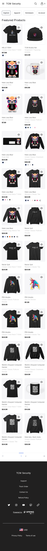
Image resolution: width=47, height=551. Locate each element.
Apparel (17, 13)
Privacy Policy (17, 535)
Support (24, 481)
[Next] (43, 455)
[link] (12, 34)
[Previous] (3, 455)
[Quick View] (18, 27)
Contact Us (23, 492)
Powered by (17, 512)
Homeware (29, 13)
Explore (6, 13)
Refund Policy (23, 498)
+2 (40, 200)
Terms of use (30, 535)
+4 (17, 236)
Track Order (23, 486)
